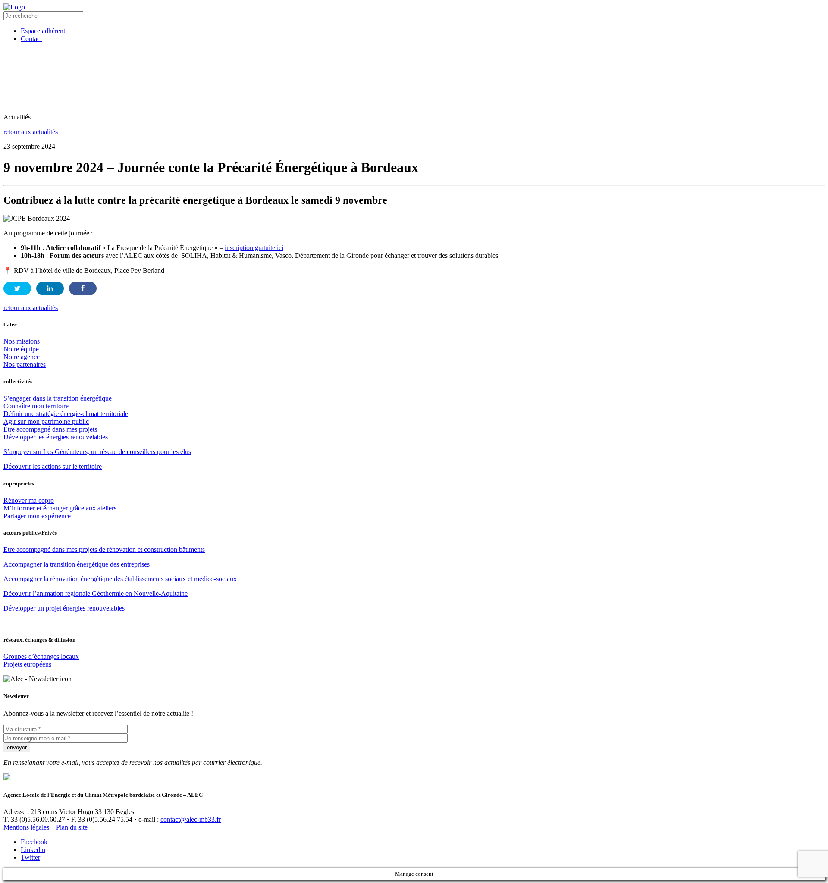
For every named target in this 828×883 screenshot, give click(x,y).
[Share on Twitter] (17, 288)
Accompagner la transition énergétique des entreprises (76, 564)
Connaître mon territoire (36, 406)
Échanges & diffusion (491, 63)
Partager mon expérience (37, 516)
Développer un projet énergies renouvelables (64, 608)
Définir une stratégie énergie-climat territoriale (65, 413)
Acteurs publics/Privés (394, 63)
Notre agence (21, 356)
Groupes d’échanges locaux (41, 656)
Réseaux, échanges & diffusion (455, 92)
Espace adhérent (675, 92)
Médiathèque (571, 63)
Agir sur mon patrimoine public (46, 421)
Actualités (626, 63)
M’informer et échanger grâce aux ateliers (59, 508)
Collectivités (242, 63)
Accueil (96, 92)
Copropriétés (311, 63)
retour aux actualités (30, 131)
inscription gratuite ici (254, 247)
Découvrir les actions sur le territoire (52, 466)
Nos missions (21, 341)
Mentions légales (26, 827)
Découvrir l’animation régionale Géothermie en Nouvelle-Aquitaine (95, 593)
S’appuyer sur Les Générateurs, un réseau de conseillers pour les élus (97, 451)
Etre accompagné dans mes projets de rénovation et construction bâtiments (104, 549)
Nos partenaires (24, 364)
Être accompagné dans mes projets (50, 429)
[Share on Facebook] (83, 288)
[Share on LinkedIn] (50, 288)
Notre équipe (21, 349)
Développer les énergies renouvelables (55, 437)
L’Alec (185, 63)
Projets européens (27, 664)
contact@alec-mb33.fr (190, 819)
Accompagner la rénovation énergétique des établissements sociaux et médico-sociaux (120, 578)
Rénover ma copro (28, 500)
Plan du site (72, 827)
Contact (732, 92)
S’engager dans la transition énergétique (57, 398)
